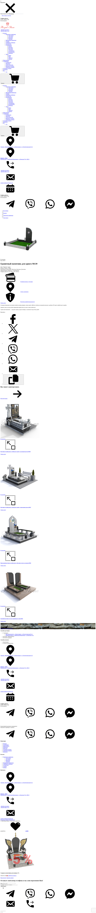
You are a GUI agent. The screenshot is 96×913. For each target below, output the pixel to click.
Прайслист (5, 747)
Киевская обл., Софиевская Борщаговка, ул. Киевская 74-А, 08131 (15, 159)
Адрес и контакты (24, 291)
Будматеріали (9, 45)
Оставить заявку (9, 628)
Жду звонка (3, 886)
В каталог (11, 13)
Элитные (10, 39)
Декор (7, 54)
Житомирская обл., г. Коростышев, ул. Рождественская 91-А (19, 634)
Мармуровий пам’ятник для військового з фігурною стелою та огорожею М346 (16, 563)
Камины (10, 59)
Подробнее (3, 628)
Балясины (10, 53)
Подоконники (11, 52)
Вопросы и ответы (10, 66)
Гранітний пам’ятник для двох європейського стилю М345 (12, 618)
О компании (6, 61)
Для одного (10, 35)
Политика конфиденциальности (27, 301)
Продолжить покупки (6, 15)
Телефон (3, 884)
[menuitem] (4, 70)
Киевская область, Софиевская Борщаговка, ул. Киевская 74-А (20, 635)
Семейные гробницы (10, 42)
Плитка (10, 46)
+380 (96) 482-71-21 (5, 31)
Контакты (5, 69)
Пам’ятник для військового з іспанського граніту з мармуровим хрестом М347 (16, 507)
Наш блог (8, 63)
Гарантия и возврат (10, 67)
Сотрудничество (9, 64)
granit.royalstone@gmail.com (7, 182)
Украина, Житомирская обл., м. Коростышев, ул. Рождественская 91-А (17, 146)
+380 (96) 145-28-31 (5, 29)
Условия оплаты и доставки (26, 281)
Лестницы (10, 49)
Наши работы (6, 60)
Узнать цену (3, 303)
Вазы (9, 56)
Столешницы (11, 50)
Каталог (5, 33)
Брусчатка (10, 48)
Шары (9, 55)
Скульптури (8, 43)
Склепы (7, 41)
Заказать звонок (10, 877)
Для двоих (10, 36)
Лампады (10, 57)
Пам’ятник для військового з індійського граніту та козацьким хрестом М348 (15, 451)
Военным (10, 37)
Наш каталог (3, 877)
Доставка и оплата (7, 68)
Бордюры (10, 47)
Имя (2, 883)
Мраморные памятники (11, 40)
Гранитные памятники (11, 34)
